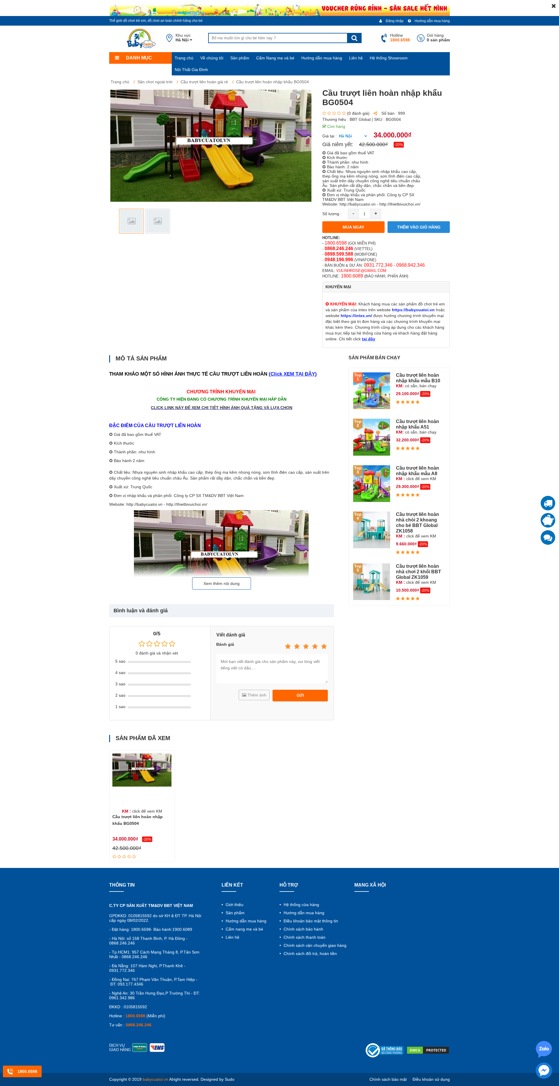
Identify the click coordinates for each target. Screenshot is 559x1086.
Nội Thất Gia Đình (191, 69)
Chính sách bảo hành (302, 929)
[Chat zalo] (548, 537)
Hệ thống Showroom (389, 58)
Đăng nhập (394, 21)
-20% (399, 145)
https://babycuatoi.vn (413, 309)
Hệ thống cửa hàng (300, 904)
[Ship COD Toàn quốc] (548, 503)
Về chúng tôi (211, 58)
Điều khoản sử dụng (431, 1079)
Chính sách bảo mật (388, 1079)
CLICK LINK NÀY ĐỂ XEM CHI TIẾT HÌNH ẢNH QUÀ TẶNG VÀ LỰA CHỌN (221, 407)
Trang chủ (184, 58)
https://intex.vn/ (356, 315)
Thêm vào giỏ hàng (419, 227)
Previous (118, 221)
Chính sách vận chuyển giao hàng (314, 945)
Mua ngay (353, 227)
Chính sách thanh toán (304, 937)
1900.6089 (352, 275)
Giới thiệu (233, 904)
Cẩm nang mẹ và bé (243, 929)
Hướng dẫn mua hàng (432, 21)
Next (304, 221)
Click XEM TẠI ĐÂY (292, 374)
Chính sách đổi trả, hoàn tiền (309, 953)
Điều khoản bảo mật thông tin (310, 921)
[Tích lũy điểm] (548, 520)
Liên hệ (356, 58)
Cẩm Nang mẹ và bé (275, 58)
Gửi (300, 695)
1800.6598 (336, 242)
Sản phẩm (239, 58)
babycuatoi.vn (155, 1079)
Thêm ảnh (256, 695)
